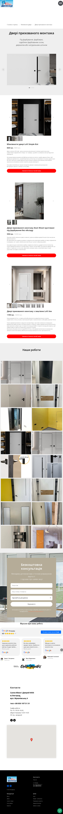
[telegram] (14, 720)
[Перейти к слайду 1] (29, 87)
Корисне (9, 805)
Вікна (8, 796)
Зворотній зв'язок (37, 803)
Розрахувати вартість (38, 801)
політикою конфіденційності (35, 611)
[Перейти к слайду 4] (33, 87)
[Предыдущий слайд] (3, 69)
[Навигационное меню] (60, 3)
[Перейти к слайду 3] (32, 87)
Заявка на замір (36, 805)
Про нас (35, 780)
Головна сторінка (12, 25)
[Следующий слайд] (59, 69)
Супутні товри (10, 801)
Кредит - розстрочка (37, 798)
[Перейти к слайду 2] (30, 87)
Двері (8, 798)
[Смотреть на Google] (5, 652)
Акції (34, 796)
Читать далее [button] (5, 649)
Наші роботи (10, 803)
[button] (1, 650)
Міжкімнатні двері (26, 25)
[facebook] (11, 720)
